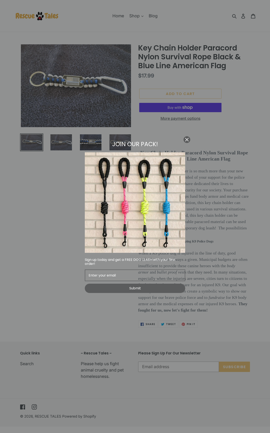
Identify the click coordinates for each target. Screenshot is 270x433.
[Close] (187, 140)
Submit (135, 288)
